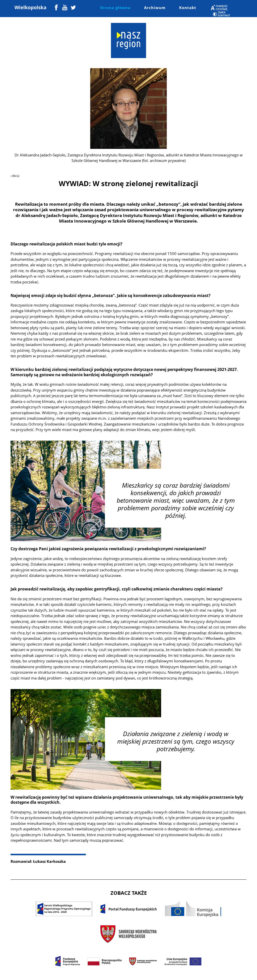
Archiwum (155, 7)
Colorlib (176, 972)
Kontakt (187, 7)
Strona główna (115, 7)
